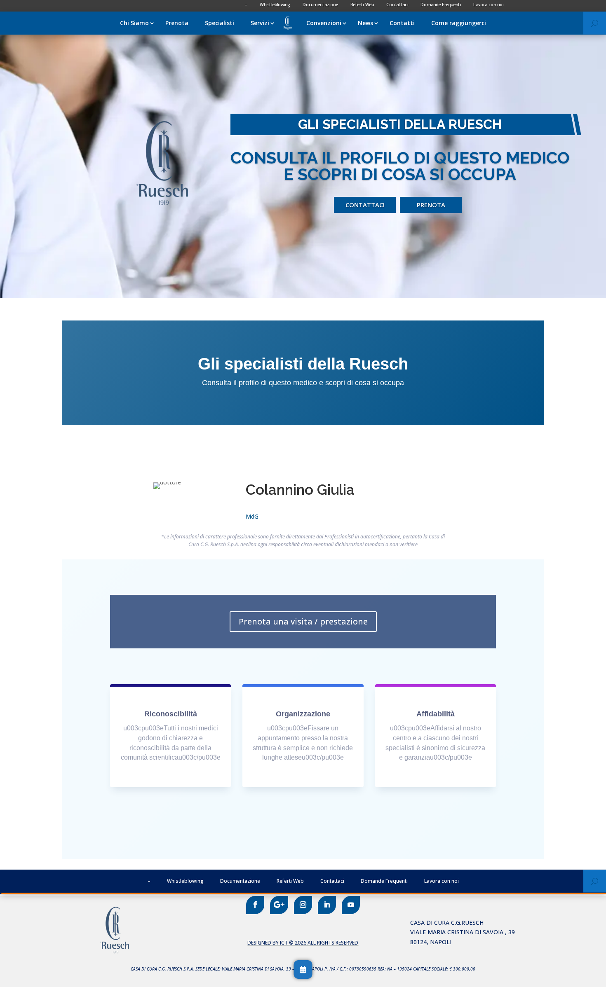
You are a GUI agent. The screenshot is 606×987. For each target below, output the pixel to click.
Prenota (176, 23)
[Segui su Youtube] (351, 905)
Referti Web (290, 880)
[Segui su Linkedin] (327, 905)
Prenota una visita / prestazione (303, 621)
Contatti (402, 23)
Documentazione (240, 880)
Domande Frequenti (384, 880)
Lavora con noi (441, 880)
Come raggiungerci (458, 23)
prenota (431, 205)
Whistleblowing (185, 880)
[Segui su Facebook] (255, 905)
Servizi (260, 23)
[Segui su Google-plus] (279, 905)
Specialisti (219, 23)
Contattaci (365, 205)
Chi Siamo (134, 23)
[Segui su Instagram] (303, 905)
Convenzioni (323, 23)
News (365, 23)
